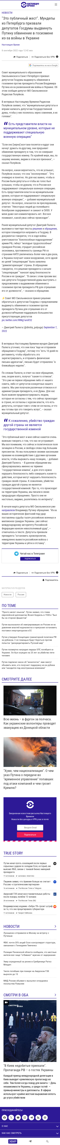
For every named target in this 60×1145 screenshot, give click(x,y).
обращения (51, 228)
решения (37, 228)
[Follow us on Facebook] (4, 1117)
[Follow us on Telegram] (31, 1117)
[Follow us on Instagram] (25, 1117)
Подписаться (30, 559)
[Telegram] (30, 1141)
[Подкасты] (45, 1117)
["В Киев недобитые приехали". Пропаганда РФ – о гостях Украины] (30, 1031)
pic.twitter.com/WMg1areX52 (17, 320)
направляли (8, 510)
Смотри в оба (15, 995)
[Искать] (47, 1141)
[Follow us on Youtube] (18, 1117)
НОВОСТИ (11, 926)
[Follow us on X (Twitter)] (11, 1117)
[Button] (20, 57)
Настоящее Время (11, 44)
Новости (7, 12)
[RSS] (38, 1117)
